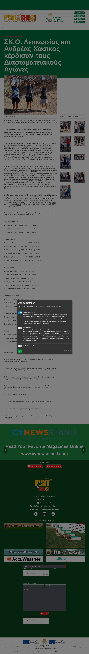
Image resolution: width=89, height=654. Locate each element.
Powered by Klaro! (67, 350)
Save (20, 351)
